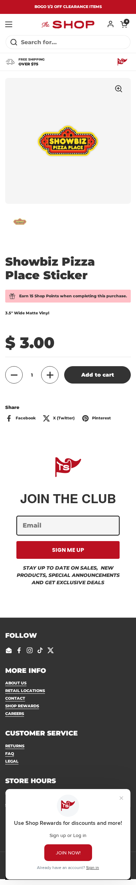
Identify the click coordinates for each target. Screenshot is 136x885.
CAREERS (14, 713)
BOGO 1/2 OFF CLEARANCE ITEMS (68, 7)
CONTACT (15, 698)
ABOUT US (16, 683)
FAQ (9, 753)
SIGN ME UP (68, 550)
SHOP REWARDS (22, 705)
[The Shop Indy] (68, 24)
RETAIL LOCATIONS (25, 690)
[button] (124, 24)
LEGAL (11, 761)
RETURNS (14, 745)
